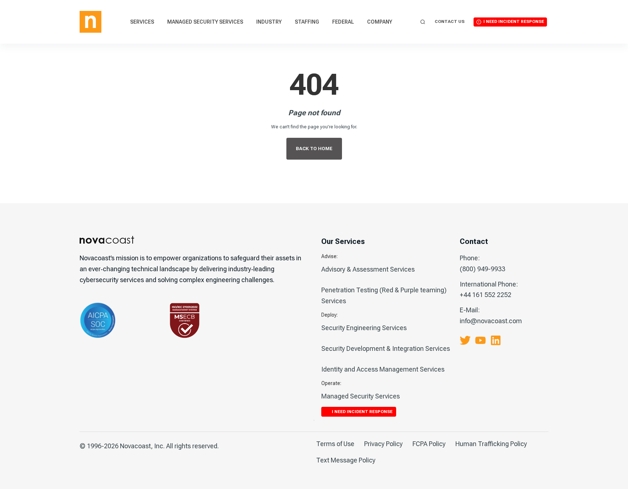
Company (379, 22)
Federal (343, 22)
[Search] (422, 22)
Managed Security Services (205, 22)
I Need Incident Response (513, 21)
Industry (269, 22)
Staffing (307, 22)
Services (142, 22)
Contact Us (449, 21)
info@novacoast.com (491, 321)
